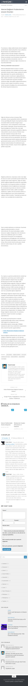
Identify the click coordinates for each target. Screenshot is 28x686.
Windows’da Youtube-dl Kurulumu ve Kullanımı (19, 424)
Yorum (5, 510)
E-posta (16, 520)
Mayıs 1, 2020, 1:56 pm (18, 474)
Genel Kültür (5, 573)
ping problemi (21, 356)
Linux (3, 587)
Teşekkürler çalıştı (10, 668)
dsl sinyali (24, 354)
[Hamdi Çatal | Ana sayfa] (9, 2)
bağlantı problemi (16, 354)
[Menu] (26, 2)
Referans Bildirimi (18, 438)
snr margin (4, 358)
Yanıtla (6, 471)
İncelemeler (5, 580)
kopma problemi (14, 356)
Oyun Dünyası (6, 591)
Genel (3, 570)
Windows (4, 594)
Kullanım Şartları (9, 681)
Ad (4, 520)
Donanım (3, 5)
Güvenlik (4, 577)
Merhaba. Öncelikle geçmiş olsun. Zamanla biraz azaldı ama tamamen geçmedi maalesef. (15, 655)
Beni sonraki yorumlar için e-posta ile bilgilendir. (12, 540)
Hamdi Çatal (8, 14)
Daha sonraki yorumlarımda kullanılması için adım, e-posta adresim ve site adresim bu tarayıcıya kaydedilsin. (14, 532)
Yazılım (4, 601)
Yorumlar (6, 438)
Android (4, 563)
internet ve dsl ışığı (6, 356)
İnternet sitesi (6, 525)
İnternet (10, 5)
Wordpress (5, 597)
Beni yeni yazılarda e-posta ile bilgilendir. (13, 546)
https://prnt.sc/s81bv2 (10, 444)
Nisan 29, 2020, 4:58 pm (18, 442)
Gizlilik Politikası (19, 681)
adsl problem (9, 354)
